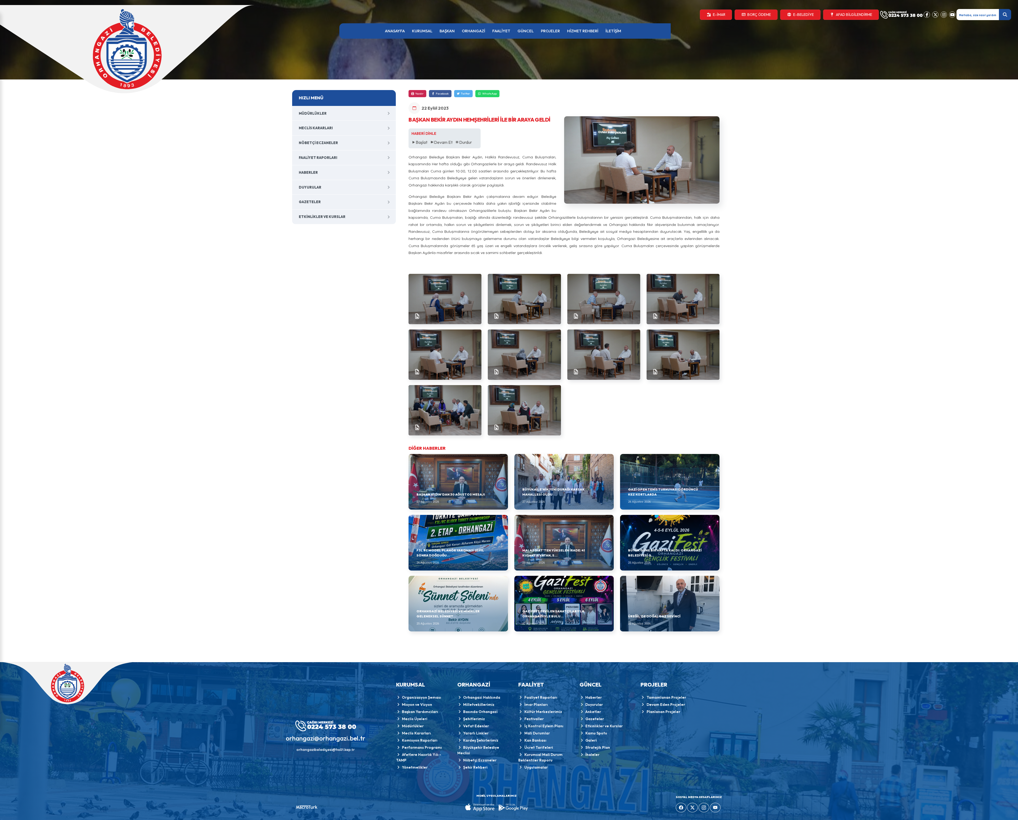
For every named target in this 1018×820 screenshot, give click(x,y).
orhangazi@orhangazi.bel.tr (325, 738)
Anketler (593, 711)
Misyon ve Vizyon (417, 704)
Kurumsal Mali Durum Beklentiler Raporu (540, 757)
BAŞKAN (447, 30)
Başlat (421, 142)
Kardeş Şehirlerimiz (480, 740)
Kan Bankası (535, 740)
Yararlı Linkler (476, 733)
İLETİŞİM (613, 30)
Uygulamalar (536, 767)
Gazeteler (310, 202)
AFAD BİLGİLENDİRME (854, 14)
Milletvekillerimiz (478, 704)
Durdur (465, 142)
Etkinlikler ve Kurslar (322, 217)
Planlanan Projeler (663, 711)
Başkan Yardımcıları (420, 711)
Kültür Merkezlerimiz (543, 711)
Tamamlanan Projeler (666, 697)
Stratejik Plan (597, 747)
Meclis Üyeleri (414, 718)
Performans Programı (422, 747)
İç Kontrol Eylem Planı (543, 726)
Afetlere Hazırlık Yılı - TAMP (418, 757)
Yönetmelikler (415, 767)
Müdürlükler (313, 113)
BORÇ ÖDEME (759, 14)
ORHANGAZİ (473, 30)
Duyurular (310, 187)
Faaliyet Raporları (318, 157)
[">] (445, 299)
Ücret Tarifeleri (538, 747)
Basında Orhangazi (480, 711)
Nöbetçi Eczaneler (318, 143)
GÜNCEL (525, 30)
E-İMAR (719, 14)
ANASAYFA (395, 30)
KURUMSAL (422, 30)
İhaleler (592, 754)
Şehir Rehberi (475, 767)
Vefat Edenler (476, 726)
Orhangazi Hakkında (481, 697)
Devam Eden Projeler (666, 704)
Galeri (591, 740)
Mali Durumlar (537, 733)
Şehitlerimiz (474, 718)
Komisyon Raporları (419, 740)
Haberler (308, 172)
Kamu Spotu (596, 733)
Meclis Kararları (316, 128)
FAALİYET (501, 30)
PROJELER (550, 30)
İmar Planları (536, 704)
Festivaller (534, 718)
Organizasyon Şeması (421, 697)
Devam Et (443, 142)
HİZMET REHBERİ (582, 30)
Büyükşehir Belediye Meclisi (478, 750)
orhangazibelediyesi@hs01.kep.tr (325, 749)
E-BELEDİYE (803, 14)
